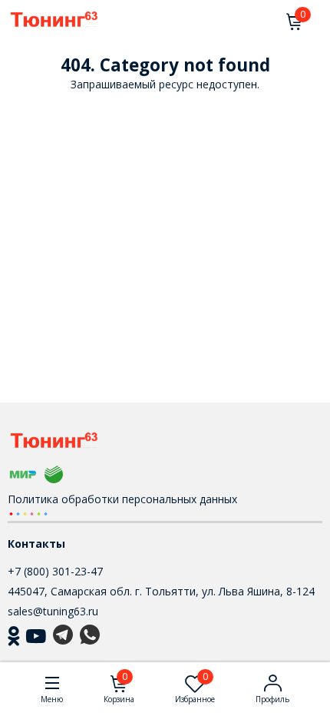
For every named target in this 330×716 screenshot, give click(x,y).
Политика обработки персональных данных (122, 499)
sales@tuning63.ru (53, 611)
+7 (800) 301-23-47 (55, 571)
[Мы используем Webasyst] (28, 513)
